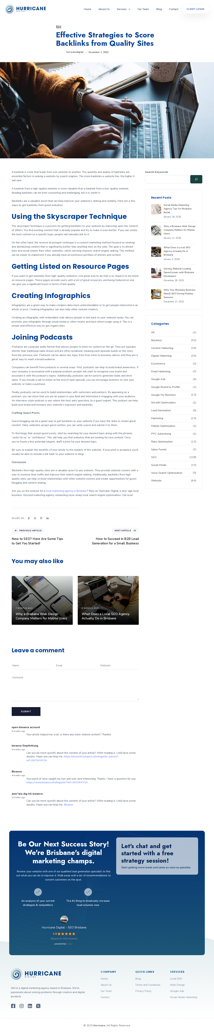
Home (87, 9)
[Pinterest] (41, 518)
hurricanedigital (74, 52)
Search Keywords (156, 172)
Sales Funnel (158, 449)
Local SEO (176, 978)
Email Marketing (160, 371)
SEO (58, 26)
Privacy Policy (143, 991)
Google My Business (163, 395)
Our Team (143, 9)
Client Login (195, 9)
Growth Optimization (163, 402)
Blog (159, 9)
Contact (173, 9)
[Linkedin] (47, 518)
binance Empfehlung (25, 746)
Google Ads (158, 379)
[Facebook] (29, 518)
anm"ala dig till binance (27, 794)
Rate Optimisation (162, 442)
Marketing (157, 418)
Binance (17, 771)
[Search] (196, 179)
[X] (35, 518)
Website (156, 480)
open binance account (26, 727)
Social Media (158, 465)
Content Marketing (162, 348)
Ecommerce (158, 363)
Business (156, 340)
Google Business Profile (165, 387)
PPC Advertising (161, 434)
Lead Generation (161, 410)
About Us (104, 9)
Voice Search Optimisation (166, 473)
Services (122, 9)
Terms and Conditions (147, 985)
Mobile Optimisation (163, 426)
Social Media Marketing (183, 997)
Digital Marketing (161, 356)
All (153, 332)
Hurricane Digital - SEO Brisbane (64, 927)
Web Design (177, 985)
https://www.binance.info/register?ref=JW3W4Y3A (57, 782)
